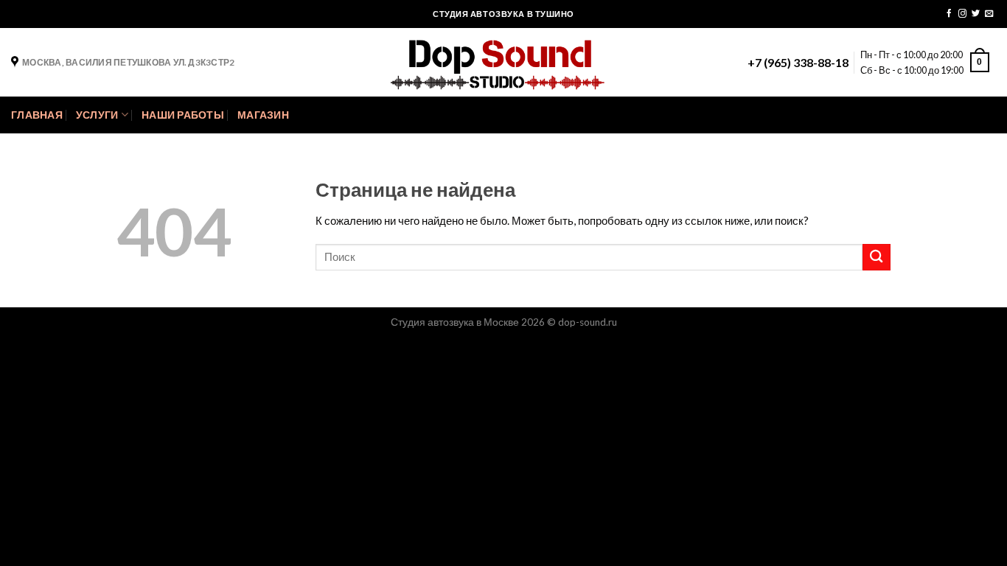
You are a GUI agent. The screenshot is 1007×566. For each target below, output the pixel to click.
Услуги (97, 115)
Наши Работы (183, 115)
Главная (37, 115)
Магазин (263, 115)
